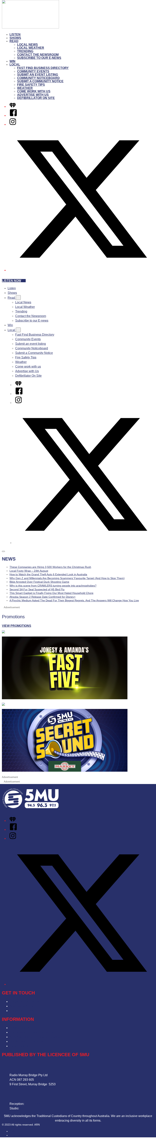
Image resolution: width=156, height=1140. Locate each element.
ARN (12, 1131)
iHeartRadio (17, 1135)
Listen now (11, 280)
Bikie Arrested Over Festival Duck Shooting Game (39, 581)
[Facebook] (13, 115)
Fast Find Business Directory (43, 68)
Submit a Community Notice (40, 81)
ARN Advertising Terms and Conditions (36, 1037)
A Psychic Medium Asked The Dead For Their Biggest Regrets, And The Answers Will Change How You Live (74, 600)
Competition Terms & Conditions (31, 1032)
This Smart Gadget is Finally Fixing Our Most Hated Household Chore (51, 593)
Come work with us (33, 91)
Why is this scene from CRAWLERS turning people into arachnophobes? (53, 585)
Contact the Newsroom (38, 54)
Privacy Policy (19, 1027)
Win (12, 61)
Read (14, 41)
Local (15, 64)
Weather (25, 88)
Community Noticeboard (38, 78)
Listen (15, 34)
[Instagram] (13, 124)
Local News (27, 44)
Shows (15, 38)
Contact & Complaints (24, 1001)
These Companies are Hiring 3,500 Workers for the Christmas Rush (50, 566)
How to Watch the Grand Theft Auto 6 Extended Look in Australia (48, 574)
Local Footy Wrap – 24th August (29, 570)
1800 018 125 (29, 1108)
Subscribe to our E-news (39, 57)
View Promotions (16, 625)
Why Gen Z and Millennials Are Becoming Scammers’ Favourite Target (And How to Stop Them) (67, 578)
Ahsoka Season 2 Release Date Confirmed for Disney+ (43, 596)
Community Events (33, 71)
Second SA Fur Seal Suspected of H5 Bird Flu (37, 589)
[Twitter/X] (82, 270)
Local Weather (30, 47)
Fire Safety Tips (31, 84)
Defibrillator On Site (36, 98)
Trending (25, 51)
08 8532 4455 (34, 1103)
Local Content (19, 1046)
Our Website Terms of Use (27, 1041)
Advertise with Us (33, 94)
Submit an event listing (37, 74)
